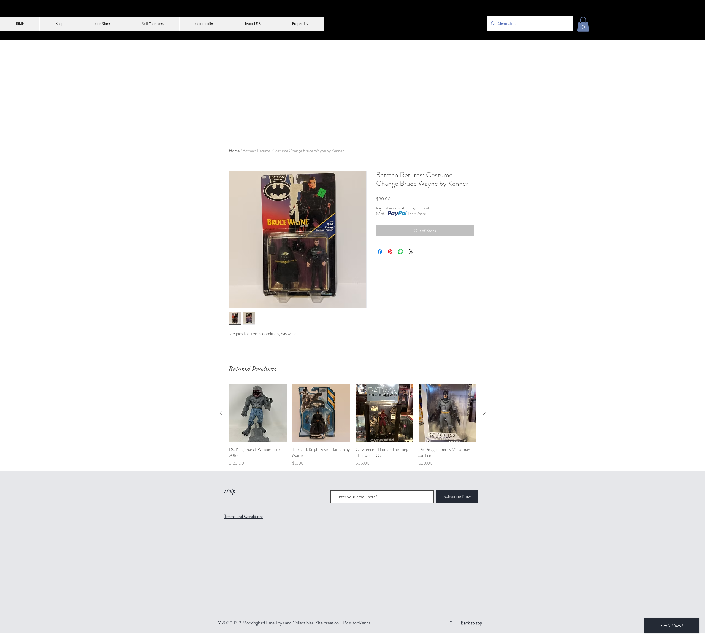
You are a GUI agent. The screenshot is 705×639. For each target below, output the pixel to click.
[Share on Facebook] (379, 251)
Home (234, 150)
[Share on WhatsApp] (400, 251)
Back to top (471, 622)
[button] (583, 24)
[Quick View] (258, 413)
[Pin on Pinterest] (390, 251)
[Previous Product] (221, 412)
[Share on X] (411, 251)
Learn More (417, 213)
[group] (353, 425)
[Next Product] (484, 412)
